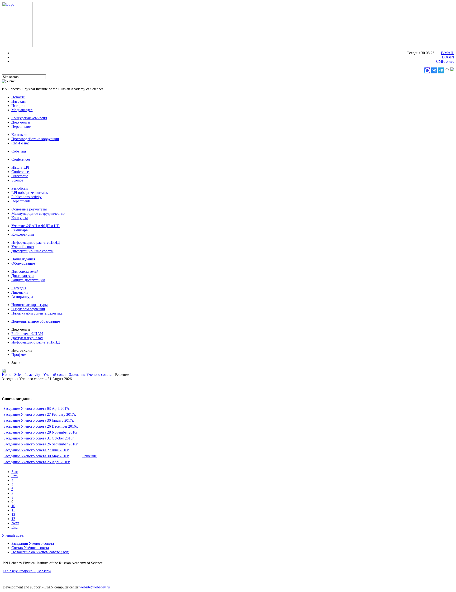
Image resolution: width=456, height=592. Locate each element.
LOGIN (448, 57)
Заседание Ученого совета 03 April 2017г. (37, 408)
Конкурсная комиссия (29, 118)
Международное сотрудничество (38, 213)
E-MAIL (447, 53)
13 (13, 519)
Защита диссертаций (28, 280)
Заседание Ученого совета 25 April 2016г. (37, 462)
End (14, 527)
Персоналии (21, 126)
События (18, 151)
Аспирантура (22, 297)
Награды (18, 101)
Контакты (19, 135)
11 (13, 510)
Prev (14, 476)
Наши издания (23, 259)
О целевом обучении (28, 309)
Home (6, 374)
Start (14, 472)
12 (13, 514)
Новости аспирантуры (29, 305)
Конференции (22, 234)
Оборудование (23, 263)
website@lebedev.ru (94, 587)
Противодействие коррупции (35, 139)
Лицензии (19, 292)
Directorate (19, 176)
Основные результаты (29, 209)
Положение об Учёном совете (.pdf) (40, 552)
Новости (18, 97)
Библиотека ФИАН (27, 334)
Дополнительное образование (35, 321)
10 (13, 506)
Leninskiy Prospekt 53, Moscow (27, 571)
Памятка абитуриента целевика (36, 313)
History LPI (20, 167)
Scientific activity (27, 374)
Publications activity (26, 197)
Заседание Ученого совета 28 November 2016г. (41, 432)
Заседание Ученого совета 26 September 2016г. (41, 444)
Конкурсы (19, 218)
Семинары (19, 230)
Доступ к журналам (27, 338)
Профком (18, 355)
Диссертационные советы (32, 251)
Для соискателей (24, 271)
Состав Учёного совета (30, 548)
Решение (89, 456)
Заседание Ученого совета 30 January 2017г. (39, 420)
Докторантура (22, 276)
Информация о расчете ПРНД (35, 242)
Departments (20, 201)
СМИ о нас (445, 61)
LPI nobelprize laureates (29, 193)
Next (15, 523)
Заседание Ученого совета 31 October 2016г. (39, 438)
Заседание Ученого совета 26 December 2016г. (41, 426)
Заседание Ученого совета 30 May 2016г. (36, 456)
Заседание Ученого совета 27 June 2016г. (36, 450)
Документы (20, 122)
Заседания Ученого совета (90, 374)
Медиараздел (22, 110)
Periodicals (19, 188)
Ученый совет (22, 247)
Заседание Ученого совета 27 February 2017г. (40, 414)
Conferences (20, 159)
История (18, 106)
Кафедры (18, 288)
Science (17, 180)
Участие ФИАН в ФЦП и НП (35, 226)
